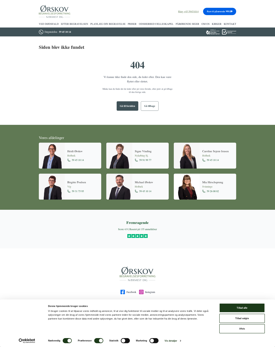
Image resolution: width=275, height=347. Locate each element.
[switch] (98, 340)
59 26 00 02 (213, 191)
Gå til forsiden (127, 106)
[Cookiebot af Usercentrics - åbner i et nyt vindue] (27, 340)
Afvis (242, 328)
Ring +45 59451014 (188, 11)
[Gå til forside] (137, 274)
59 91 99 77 (145, 160)
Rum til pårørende (216, 11)
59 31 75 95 (78, 191)
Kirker (217, 23)
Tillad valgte (242, 318)
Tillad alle (242, 307)
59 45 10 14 (65, 32)
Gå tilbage (149, 106)
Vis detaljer (171, 340)
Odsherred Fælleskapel (156, 23)
